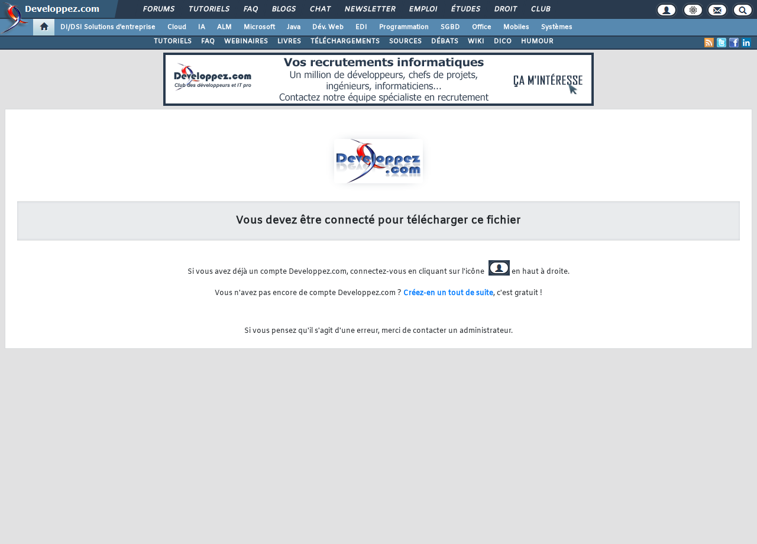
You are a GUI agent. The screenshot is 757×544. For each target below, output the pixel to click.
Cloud (176, 27)
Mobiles (516, 27)
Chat (319, 9)
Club (540, 9)
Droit (505, 9)
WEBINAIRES (246, 41)
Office (481, 27)
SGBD (450, 27)
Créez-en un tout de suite (448, 293)
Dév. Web (328, 27)
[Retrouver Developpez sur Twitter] (721, 42)
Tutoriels (208, 9)
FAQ (250, 9)
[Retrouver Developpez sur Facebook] (734, 42)
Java (293, 27)
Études (465, 9)
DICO (503, 41)
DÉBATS (444, 41)
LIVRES (289, 41)
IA (201, 27)
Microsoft (259, 27)
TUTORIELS (173, 41)
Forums (158, 9)
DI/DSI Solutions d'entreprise (108, 27)
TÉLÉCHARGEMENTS (345, 41)
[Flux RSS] (709, 42)
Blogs (283, 9)
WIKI (476, 41)
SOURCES (405, 41)
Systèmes (556, 27)
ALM (224, 27)
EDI (361, 27)
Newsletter (369, 9)
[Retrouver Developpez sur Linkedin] (746, 42)
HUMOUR (537, 41)
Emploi (422, 9)
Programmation (404, 27)
